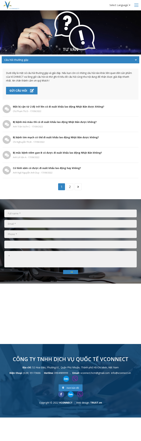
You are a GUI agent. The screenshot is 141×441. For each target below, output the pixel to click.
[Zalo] (71, 394)
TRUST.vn (96, 402)
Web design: (83, 402)
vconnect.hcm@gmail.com (95, 373)
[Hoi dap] (70, 32)
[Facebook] (61, 394)
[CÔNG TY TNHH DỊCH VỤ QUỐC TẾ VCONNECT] (11, 5)
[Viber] (80, 394)
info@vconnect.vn (121, 373)
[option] (70, 32)
